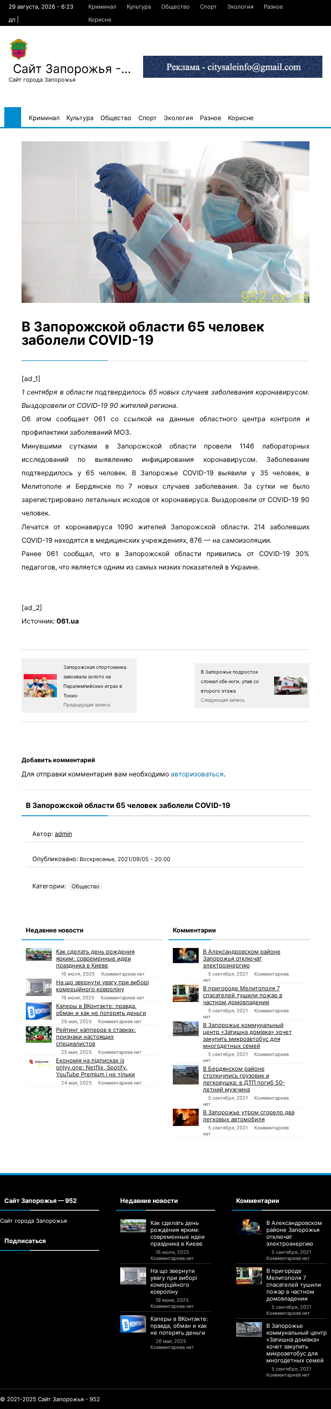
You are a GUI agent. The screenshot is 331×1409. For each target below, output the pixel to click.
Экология (240, 6)
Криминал (102, 6)
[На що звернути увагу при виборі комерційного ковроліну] (39, 987)
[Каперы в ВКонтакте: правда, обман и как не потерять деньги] (39, 1011)
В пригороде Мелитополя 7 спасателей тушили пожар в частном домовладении (242, 995)
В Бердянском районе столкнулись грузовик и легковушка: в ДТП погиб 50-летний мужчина (244, 1079)
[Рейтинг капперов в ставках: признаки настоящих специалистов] (39, 1034)
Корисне (100, 19)
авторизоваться (197, 774)
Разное (273, 6)
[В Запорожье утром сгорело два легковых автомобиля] (186, 1117)
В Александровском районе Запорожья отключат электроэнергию (242, 958)
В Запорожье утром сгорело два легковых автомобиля (248, 1116)
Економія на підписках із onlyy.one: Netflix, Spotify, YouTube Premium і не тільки (95, 1067)
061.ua (67, 621)
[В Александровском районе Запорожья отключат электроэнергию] (186, 955)
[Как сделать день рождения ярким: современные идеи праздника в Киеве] (39, 954)
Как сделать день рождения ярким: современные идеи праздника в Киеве (95, 958)
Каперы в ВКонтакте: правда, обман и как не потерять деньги (101, 1009)
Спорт (208, 6)
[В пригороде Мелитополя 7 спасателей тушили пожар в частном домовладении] (186, 993)
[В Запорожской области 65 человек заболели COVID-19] (165, 222)
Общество (175, 6)
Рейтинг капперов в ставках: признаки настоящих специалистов (96, 1036)
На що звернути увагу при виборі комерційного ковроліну (102, 985)
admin (63, 833)
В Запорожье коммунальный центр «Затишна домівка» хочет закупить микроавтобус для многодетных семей (247, 1035)
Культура (139, 6)
